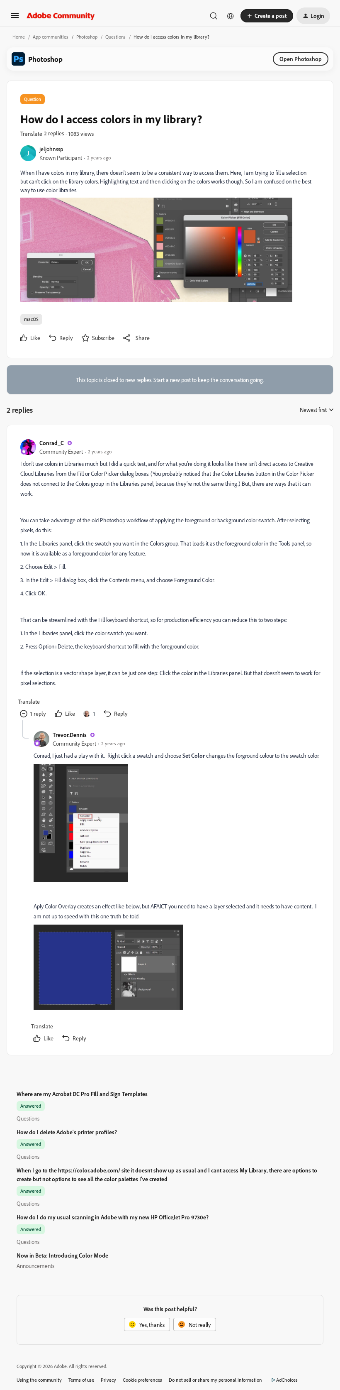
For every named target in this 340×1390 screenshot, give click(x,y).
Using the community (39, 1380)
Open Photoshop (300, 58)
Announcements (35, 1265)
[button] (15, 18)
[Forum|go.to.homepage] (61, 15)
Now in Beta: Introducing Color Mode (62, 1255)
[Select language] (230, 15)
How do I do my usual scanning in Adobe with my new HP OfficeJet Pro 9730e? (113, 1217)
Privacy (108, 1380)
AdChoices (287, 1380)
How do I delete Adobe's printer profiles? (67, 1131)
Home (18, 37)
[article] (169, 579)
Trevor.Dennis (70, 734)
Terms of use (81, 1380)
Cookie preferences (142, 1380)
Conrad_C (51, 442)
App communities (50, 37)
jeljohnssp (51, 148)
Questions (115, 37)
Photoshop (86, 37)
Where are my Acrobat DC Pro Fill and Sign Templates (82, 1093)
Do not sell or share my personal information (215, 1380)
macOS (31, 319)
